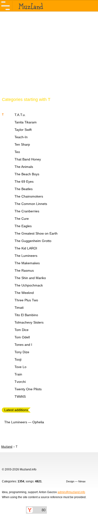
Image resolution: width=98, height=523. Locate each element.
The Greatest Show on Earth (36, 233)
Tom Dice (22, 330)
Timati (19, 307)
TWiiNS (20, 396)
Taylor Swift (23, 130)
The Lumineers (26, 256)
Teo (17, 152)
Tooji (18, 359)
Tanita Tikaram (26, 122)
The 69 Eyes (24, 181)
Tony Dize (22, 352)
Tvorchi (20, 382)
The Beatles (24, 189)
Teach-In (21, 137)
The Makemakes (27, 263)
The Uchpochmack (29, 285)
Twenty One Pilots (28, 389)
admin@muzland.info (71, 492)
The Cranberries (27, 211)
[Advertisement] (49, 56)
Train (18, 374)
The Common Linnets (31, 204)
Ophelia (38, 422)
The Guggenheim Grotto (33, 241)
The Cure (22, 218)
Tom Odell (22, 337)
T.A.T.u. (20, 115)
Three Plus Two (26, 300)
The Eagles (23, 226)
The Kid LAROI (26, 248)
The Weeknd (24, 293)
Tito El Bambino (26, 315)
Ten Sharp (22, 144)
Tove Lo (20, 367)
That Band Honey (28, 159)
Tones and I (23, 345)
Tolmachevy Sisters (29, 322)
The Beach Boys (27, 174)
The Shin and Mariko (30, 278)
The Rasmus (24, 270)
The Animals (24, 167)
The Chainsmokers (29, 196)
